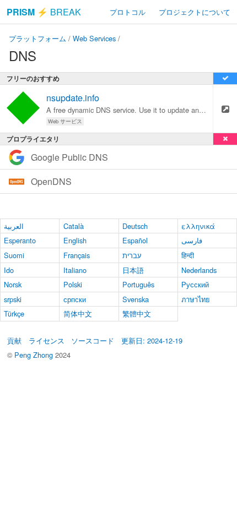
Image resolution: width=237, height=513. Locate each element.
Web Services (94, 38)
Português (138, 284)
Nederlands (199, 270)
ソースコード (92, 340)
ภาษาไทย (195, 299)
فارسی (191, 240)
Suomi (14, 255)
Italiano (75, 270)
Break (44, 12)
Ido (9, 270)
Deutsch (135, 226)
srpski (12, 299)
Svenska (135, 299)
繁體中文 (136, 313)
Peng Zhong (34, 355)
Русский (195, 284)
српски (74, 299)
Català (73, 226)
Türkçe (14, 313)
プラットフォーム (37, 38)
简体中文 (77, 313)
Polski (72, 284)
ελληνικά (198, 226)
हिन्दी (187, 255)
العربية (14, 226)
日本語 (133, 270)
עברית (132, 255)
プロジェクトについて (194, 12)
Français (76, 255)
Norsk (12, 284)
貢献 (14, 340)
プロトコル (128, 12)
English (75, 240)
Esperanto (20, 240)
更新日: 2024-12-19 (151, 340)
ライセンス (46, 340)
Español (135, 240)
